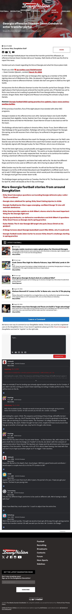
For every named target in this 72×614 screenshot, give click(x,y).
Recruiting (15, 11)
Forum (44, 11)
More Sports (54, 11)
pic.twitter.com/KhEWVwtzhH (29, 70)
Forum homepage (60, 327)
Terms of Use (61, 603)
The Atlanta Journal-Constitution (16, 603)
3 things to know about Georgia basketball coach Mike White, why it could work (36, 230)
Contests (35, 11)
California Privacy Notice (9, 608)
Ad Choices (43, 608)
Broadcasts (26, 11)
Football (4, 11)
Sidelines (66, 11)
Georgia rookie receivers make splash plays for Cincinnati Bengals (40, 249)
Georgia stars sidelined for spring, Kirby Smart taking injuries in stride (32, 201)
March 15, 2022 (35, 72)
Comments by (63, 531)
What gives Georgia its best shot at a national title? (33, 278)
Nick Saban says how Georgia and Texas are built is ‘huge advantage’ (41, 307)
